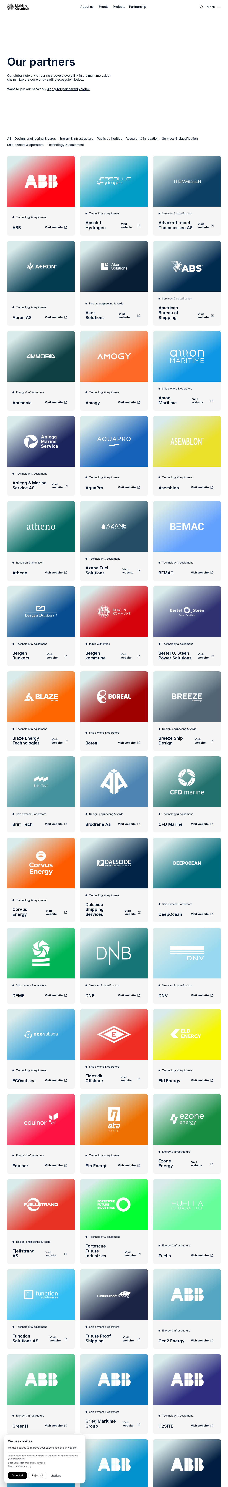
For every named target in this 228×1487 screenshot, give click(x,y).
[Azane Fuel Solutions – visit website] (114, 541)
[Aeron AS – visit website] (41, 283)
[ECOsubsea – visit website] (41, 1049)
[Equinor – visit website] (41, 1134)
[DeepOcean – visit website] (187, 880)
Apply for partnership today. (68, 89)
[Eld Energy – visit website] (187, 1049)
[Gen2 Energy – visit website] (187, 1309)
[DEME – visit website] (41, 966)
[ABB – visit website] (41, 196)
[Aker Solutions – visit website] (114, 283)
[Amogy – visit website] (114, 371)
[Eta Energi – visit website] (114, 1134)
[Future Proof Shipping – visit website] (114, 1309)
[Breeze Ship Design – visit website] (187, 711)
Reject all (37, 1475)
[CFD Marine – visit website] (187, 794)
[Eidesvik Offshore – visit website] (114, 1049)
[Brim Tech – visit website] (41, 794)
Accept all (17, 1475)
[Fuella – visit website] (187, 1221)
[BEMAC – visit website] (187, 541)
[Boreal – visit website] (114, 711)
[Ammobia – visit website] (41, 371)
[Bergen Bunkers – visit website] (41, 626)
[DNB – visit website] (114, 966)
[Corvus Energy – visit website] (41, 880)
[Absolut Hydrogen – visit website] (114, 196)
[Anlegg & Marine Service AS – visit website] (41, 456)
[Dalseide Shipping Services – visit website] (114, 880)
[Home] (18, 7)
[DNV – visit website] (187, 966)
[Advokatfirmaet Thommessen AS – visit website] (187, 196)
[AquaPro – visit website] (114, 456)
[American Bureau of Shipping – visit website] (187, 283)
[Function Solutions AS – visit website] (41, 1309)
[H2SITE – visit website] (187, 1394)
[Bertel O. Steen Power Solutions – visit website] (187, 626)
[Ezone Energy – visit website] (187, 1134)
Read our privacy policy (20, 1466)
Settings (56, 1475)
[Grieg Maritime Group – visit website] (114, 1394)
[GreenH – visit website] (41, 1394)
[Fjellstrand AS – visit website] (41, 1221)
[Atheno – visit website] (41, 541)
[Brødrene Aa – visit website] (114, 794)
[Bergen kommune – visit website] (114, 626)
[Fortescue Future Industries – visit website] (114, 1221)
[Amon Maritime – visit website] (187, 371)
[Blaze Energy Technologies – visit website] (41, 711)
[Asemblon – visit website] (187, 456)
